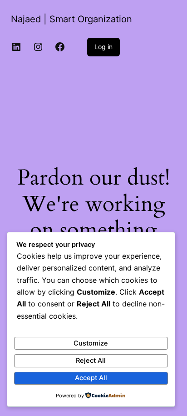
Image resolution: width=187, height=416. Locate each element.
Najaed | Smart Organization (71, 19)
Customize (91, 343)
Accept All (91, 378)
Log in (103, 46)
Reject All (91, 360)
